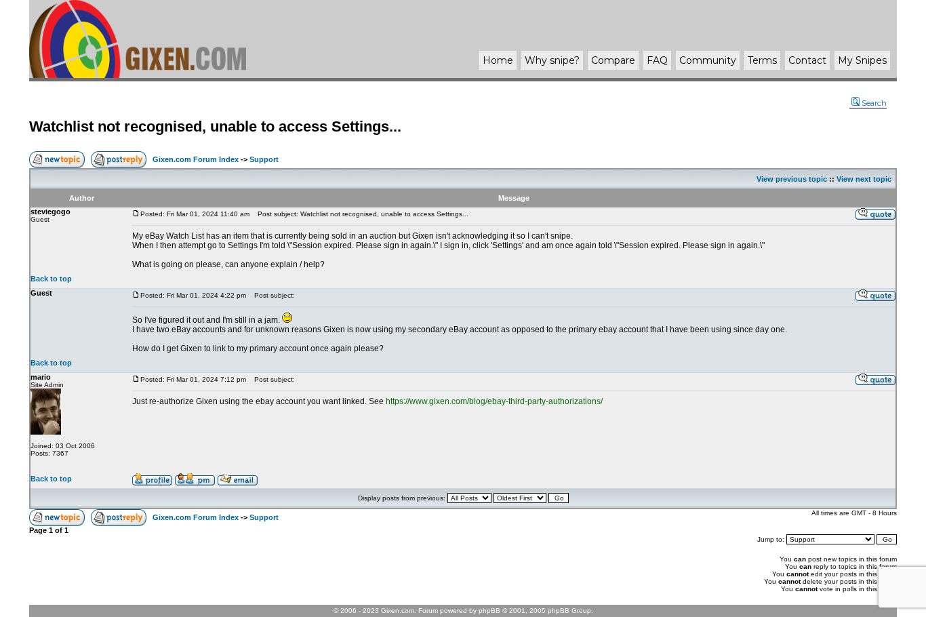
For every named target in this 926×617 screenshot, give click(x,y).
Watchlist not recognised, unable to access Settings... (215, 126)
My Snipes (862, 60)
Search (874, 103)
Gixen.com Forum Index (196, 159)
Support (264, 159)
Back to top (51, 279)
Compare (613, 60)
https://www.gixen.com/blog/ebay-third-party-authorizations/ (494, 401)
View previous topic (792, 179)
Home (498, 60)
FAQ (657, 60)
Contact (807, 60)
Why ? (552, 60)
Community (707, 60)
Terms (762, 60)
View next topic (864, 179)
